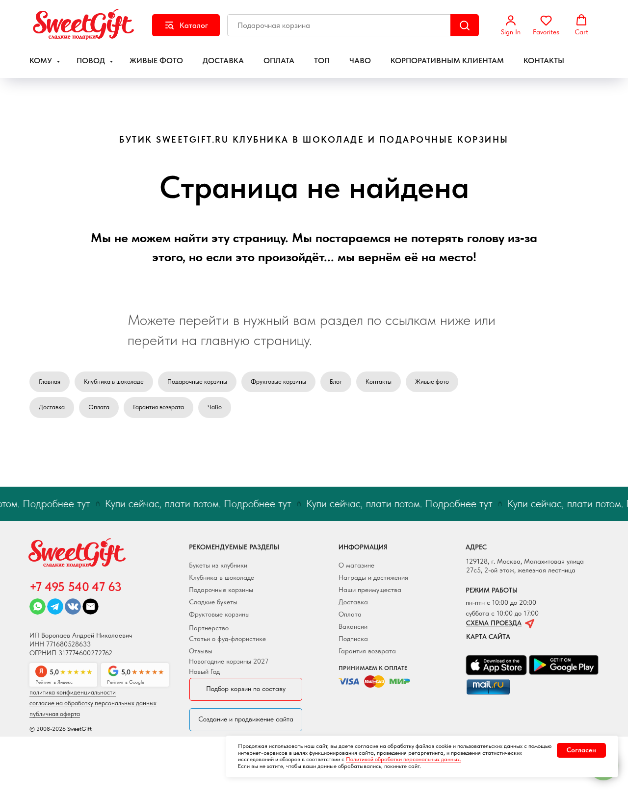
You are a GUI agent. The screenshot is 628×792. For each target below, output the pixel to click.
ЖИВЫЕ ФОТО (156, 60)
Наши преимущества (370, 590)
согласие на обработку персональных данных (93, 703)
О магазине (356, 565)
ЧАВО (360, 60)
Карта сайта (488, 637)
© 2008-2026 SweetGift (60, 728)
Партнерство (209, 628)
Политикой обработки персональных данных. (403, 759)
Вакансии (353, 626)
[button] (511, 25)
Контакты (379, 381)
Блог (336, 381)
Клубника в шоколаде (114, 381)
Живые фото (432, 381)
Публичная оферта (54, 714)
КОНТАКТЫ (543, 60)
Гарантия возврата (158, 407)
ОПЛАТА (278, 60)
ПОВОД (92, 60)
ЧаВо (215, 407)
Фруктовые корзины (278, 381)
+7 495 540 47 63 (75, 586)
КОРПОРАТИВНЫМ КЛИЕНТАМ (447, 60)
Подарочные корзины (197, 381)
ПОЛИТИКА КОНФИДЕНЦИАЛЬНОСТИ (72, 692)
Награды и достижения (373, 577)
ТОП (322, 60)
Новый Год (204, 671)
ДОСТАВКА (223, 60)
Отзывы (200, 651)
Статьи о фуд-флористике (227, 639)
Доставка (52, 407)
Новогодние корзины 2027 (228, 661)
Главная (49, 381)
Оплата (98, 407)
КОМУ (41, 60)
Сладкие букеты (213, 602)
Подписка (353, 639)
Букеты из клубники (218, 565)
